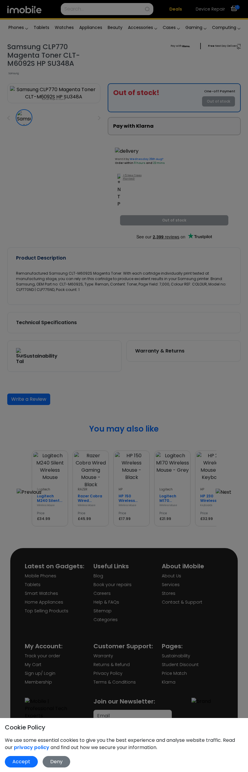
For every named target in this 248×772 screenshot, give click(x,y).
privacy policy (32, 747)
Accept (21, 761)
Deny (56, 761)
